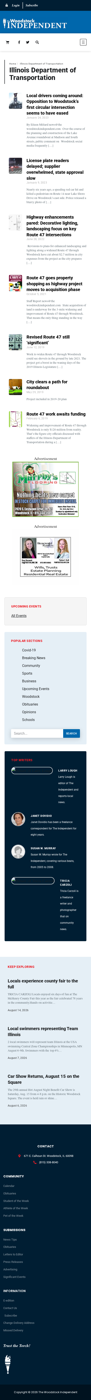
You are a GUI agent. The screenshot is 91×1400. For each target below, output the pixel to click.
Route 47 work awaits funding (56, 414)
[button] (70, 43)
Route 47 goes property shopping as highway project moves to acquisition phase (54, 283)
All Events (19, 616)
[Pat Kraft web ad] (45, 583)
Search (71, 733)
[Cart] (7, 42)
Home (12, 63)
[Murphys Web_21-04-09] (45, 515)
